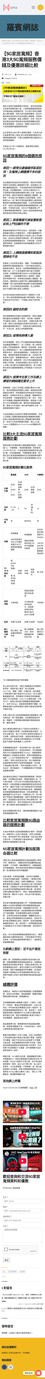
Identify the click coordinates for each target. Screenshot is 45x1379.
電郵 (5, 1207)
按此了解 (33, 1087)
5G (4, 1271)
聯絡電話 (7, 1216)
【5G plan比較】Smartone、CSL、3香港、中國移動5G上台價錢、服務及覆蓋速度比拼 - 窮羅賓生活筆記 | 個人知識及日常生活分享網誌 (22, 1298)
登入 (14, 1333)
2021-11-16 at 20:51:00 (26, 1304)
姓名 (5, 1197)
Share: (4, 1276)
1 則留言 (7, 83)
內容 (5, 1226)
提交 (6, 1260)
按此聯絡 (16, 1188)
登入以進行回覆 (38, 1304)
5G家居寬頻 (12, 1271)
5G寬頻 (22, 1271)
